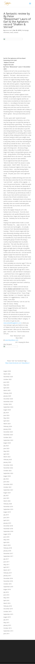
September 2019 (8, 509)
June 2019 (6, 517)
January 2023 (7, 462)
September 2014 (8, 631)
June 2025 (6, 382)
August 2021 (7, 493)
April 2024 (6, 421)
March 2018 (7, 545)
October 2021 (7, 487)
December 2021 (8, 484)
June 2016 (6, 595)
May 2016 (6, 598)
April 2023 (6, 454)
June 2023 (6, 448)
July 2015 (6, 620)
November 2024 (8, 401)
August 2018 (7, 534)
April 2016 (6, 600)
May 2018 (6, 539)
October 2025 (7, 379)
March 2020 (7, 501)
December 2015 (8, 609)
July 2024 (6, 412)
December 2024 (8, 399)
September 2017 (8, 556)
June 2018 (6, 537)
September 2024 (8, 407)
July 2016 (6, 592)
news (11, 32)
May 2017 (6, 564)
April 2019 (6, 520)
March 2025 (7, 390)
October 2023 (7, 437)
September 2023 (8, 440)
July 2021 (6, 495)
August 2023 (7, 443)
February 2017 (8, 573)
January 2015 (7, 625)
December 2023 (8, 432)
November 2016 (8, 581)
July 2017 (6, 559)
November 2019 (8, 506)
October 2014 (7, 628)
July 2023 (6, 446)
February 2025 (8, 393)
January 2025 (7, 396)
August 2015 (7, 617)
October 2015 (7, 611)
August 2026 (7, 371)
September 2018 (8, 531)
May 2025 (6, 385)
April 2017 (6, 567)
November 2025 (8, 376)
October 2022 (7, 470)
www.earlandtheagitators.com (12, 323)
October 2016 (7, 584)
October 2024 (7, 404)
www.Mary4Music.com (11, 340)
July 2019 (6, 515)
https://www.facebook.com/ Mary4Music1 (17, 363)
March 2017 (7, 570)
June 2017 (6, 562)
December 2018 (8, 526)
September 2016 (8, 586)
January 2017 (7, 575)
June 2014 (6, 633)
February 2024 (8, 426)
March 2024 (7, 423)
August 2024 (7, 410)
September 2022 (8, 473)
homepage (25, 30)
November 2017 (8, 553)
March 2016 (7, 603)
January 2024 (7, 429)
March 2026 (7, 374)
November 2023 (8, 434)
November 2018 (8, 528)
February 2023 (8, 459)
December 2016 (8, 578)
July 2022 (6, 479)
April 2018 (6, 542)
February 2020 (8, 504)
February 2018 (8, 548)
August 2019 (7, 512)
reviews (16, 32)
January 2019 (7, 523)
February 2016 (8, 606)
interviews (6, 32)
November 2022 (8, 468)
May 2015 (6, 622)
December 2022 (8, 465)
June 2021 (6, 498)
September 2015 (8, 614)
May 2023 (6, 451)
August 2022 (7, 476)
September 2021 (8, 490)
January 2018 (7, 551)
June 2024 (6, 415)
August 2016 (7, 589)
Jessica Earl (8, 30)
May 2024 (6, 418)
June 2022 (6, 482)
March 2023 (7, 457)
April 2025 (6, 388)
